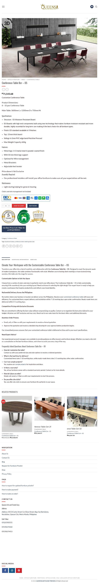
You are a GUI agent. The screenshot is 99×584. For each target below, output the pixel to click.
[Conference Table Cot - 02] (82, 413)
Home (4, 79)
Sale (33, 241)
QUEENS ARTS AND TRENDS (45, 581)
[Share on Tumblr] (21, 246)
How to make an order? (10, 494)
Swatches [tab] (33, 259)
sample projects (20, 364)
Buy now (33, 206)
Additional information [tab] (20, 259)
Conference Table (33, 79)
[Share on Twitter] (10, 246)
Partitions (41, 578)
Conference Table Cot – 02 (75, 433)
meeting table (28, 241)
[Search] (96, 6)
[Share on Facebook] (7, 246)
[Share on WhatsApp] (3, 246)
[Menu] (3, 7)
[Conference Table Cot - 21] (49, 412)
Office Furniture (14, 79)
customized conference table (73, 297)
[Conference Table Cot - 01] (17, 414)
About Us (5, 454)
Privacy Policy (6, 474)
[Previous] (2, 419)
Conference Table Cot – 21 (42, 431)
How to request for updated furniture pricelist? (18, 486)
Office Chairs (50, 578)
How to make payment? (10, 490)
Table (23, 79)
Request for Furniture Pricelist (12, 466)
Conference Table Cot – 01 (10, 435)
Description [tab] (6, 259)
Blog (3, 462)
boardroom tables (9, 241)
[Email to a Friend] (14, 246)
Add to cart (19, 206)
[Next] (97, 419)
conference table (19, 241)
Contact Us (6, 458)
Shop (3, 470)
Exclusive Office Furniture (70, 578)
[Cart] (91, 6)
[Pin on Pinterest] (17, 246)
